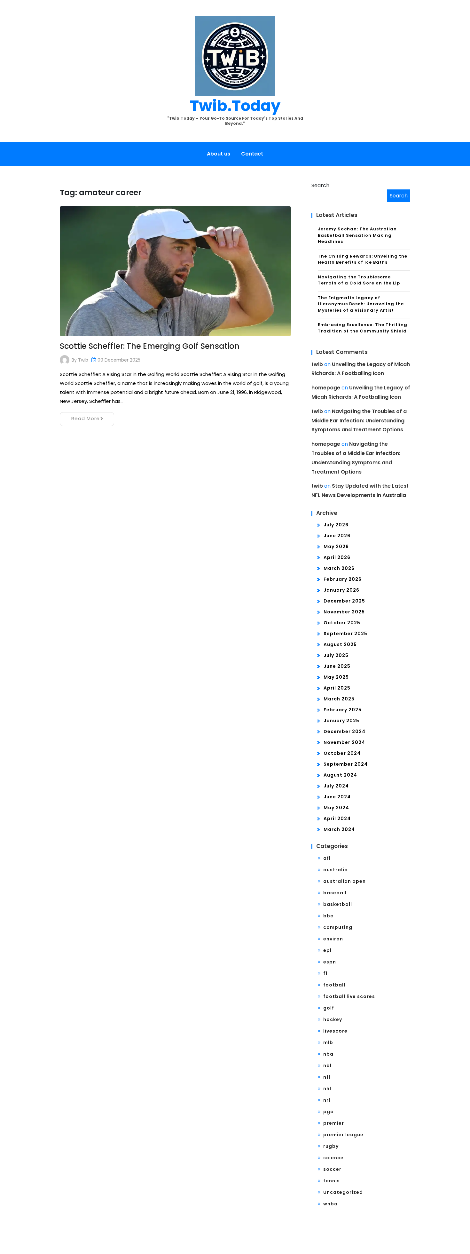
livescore (335, 1031)
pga (328, 1111)
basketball (337, 904)
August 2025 (340, 644)
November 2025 (344, 612)
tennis (331, 1181)
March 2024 (339, 829)
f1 (325, 973)
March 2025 (339, 699)
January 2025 (341, 720)
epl (327, 950)
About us (218, 153)
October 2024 (342, 753)
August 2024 (340, 775)
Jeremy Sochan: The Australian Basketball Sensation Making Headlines (357, 235)
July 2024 (336, 786)
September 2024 (346, 764)
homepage (325, 387)
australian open (344, 881)
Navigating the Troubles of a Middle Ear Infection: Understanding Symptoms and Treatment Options (359, 421)
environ (333, 939)
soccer (332, 1169)
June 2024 (337, 797)
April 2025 (337, 688)
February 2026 (343, 579)
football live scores (349, 996)
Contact (252, 153)
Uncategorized (343, 1192)
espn (329, 962)
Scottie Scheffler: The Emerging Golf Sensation (149, 346)
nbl (327, 1065)
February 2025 (343, 710)
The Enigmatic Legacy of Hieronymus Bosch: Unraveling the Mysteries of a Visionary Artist (361, 304)
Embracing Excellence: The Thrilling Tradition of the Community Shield (362, 328)
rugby (331, 1146)
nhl (327, 1088)
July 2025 (336, 655)
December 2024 (344, 731)
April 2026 (337, 557)
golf (328, 1008)
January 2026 (341, 590)
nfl (326, 1077)
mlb (328, 1042)
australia (335, 870)
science (333, 1157)
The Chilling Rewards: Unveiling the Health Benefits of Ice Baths (362, 259)
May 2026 (336, 546)
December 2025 (344, 601)
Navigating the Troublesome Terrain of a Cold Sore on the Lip (359, 280)
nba (328, 1054)
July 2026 (336, 525)
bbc (328, 916)
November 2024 (344, 742)
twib (83, 360)
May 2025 (336, 677)
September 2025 (345, 633)
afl (327, 858)
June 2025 (337, 666)
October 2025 (342, 622)
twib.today (235, 105)
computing (337, 927)
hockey (332, 1019)
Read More (85, 418)
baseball (335, 893)
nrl (326, 1100)
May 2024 (336, 807)
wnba (330, 1204)
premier (333, 1123)
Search (320, 185)
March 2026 (339, 568)
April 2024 (337, 818)
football (334, 985)
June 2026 (337, 535)
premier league (343, 1134)
